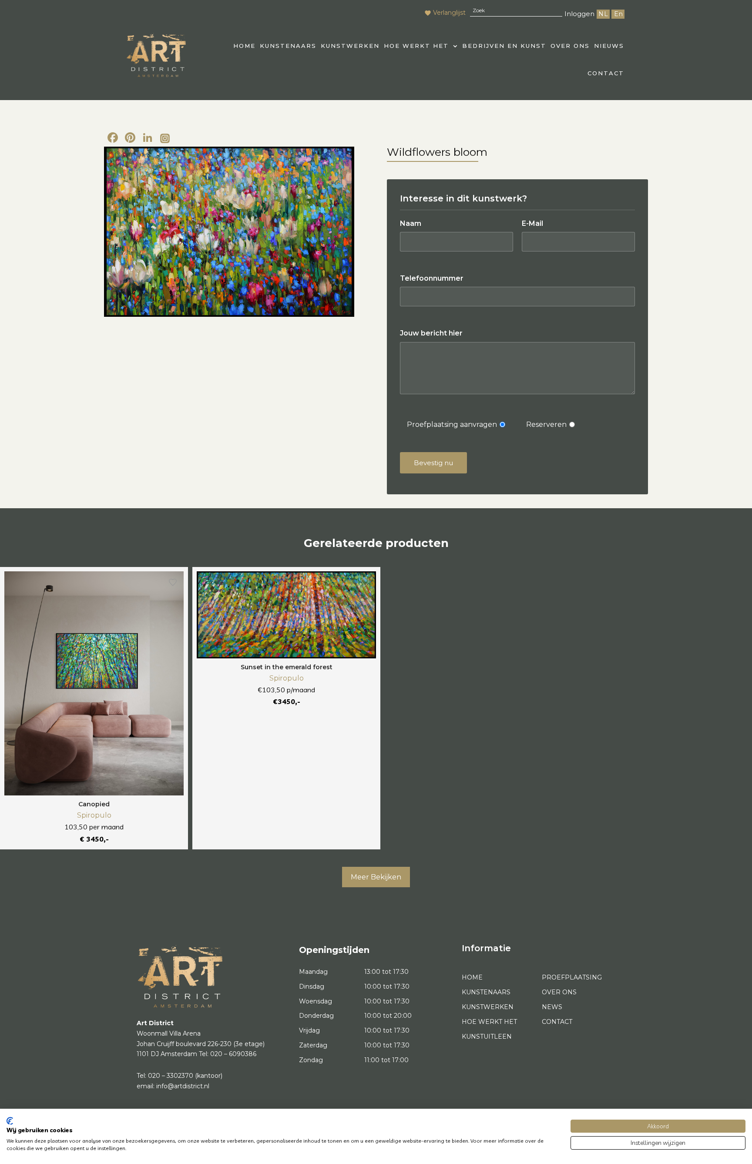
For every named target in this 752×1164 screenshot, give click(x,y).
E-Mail (532, 223)
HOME (244, 45)
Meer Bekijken (376, 877)
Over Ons (570, 45)
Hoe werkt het (416, 45)
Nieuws (609, 45)
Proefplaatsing (572, 977)
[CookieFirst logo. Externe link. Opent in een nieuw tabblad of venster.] (10, 1121)
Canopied (94, 804)
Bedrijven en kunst (504, 45)
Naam (410, 223)
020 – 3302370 (170, 1076)
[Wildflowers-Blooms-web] (229, 232)
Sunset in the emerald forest (286, 667)
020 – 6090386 (233, 1054)
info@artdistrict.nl (182, 1086)
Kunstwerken (350, 45)
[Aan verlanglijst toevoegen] (172, 582)
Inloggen (579, 14)
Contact (606, 73)
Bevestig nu (433, 463)
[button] (421, 46)
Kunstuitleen (487, 1036)
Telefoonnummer (431, 278)
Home (472, 977)
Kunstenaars (288, 45)
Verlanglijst (449, 13)
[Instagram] (165, 138)
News (552, 1007)
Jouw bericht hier (431, 333)
